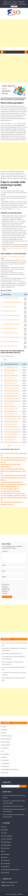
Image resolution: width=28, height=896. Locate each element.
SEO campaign (14, 123)
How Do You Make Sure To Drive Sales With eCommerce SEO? (12, 663)
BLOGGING (4, 729)
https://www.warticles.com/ (11, 426)
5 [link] (18, 445)
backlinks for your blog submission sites (15, 248)
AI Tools (4, 726)
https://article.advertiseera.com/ (11, 324)
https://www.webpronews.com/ (12, 432)
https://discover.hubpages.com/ (12, 398)
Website (4, 577)
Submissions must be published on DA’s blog (12, 256)
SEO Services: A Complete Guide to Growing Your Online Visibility (14, 649)
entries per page (9, 356)
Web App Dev (5, 766)
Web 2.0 (5, 1)
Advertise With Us (13, 4)
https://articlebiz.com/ (10, 378)
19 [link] (23, 445)
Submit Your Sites (22, 4)
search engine (17, 221)
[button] (3, 364)
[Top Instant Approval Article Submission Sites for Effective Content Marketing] (14, 90)
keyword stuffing (15, 209)
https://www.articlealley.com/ (11, 434)
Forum (14, 1)
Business (4, 733)
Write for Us (22, 3)
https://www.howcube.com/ (10, 346)
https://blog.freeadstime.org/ (10, 298)
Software (4, 757)
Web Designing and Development (10, 769)
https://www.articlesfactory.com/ (12, 419)
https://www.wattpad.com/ (11, 390)
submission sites (15, 282)
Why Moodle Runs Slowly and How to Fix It (12, 653)
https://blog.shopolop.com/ (10, 328)
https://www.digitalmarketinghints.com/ (13, 337)
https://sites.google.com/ (10, 370)
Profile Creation (21, 1)
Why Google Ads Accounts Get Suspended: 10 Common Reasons (13, 658)
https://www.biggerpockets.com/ (12, 401)
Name (4, 565)
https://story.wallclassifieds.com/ (11, 315)
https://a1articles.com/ (10, 439)
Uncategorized (5, 763)
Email (3, 571)
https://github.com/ (9, 372)
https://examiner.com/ (10, 406)
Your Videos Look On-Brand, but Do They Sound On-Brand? (14, 674)
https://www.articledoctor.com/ (12, 442)
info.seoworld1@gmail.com (11, 882)
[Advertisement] (14, 33)
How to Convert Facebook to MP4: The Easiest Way (13, 668)
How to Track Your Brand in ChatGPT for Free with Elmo (14, 644)
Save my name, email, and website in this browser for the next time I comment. (6, 589)
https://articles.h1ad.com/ (9, 306)
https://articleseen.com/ (10, 424)
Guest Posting (7, 3)
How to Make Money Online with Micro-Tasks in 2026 (13, 679)
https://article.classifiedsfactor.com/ (12, 302)
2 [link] (11, 445)
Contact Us (4, 4)
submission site (23, 260)
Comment (5, 551)
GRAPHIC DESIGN (6, 745)
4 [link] (16, 445)
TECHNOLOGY (5, 760)
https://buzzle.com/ (9, 403)
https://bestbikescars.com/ (11, 367)
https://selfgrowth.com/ (10, 411)
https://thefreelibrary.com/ (11, 414)
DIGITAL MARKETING (6, 739)
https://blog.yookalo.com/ (9, 311)
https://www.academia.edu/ (11, 393)
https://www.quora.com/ (10, 383)
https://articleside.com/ (10, 437)
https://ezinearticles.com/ (11, 375)
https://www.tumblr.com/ (10, 380)
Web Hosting (5, 772)
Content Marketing (6, 736)
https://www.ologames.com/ (10, 333)
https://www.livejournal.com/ (11, 385)
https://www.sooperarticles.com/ (12, 416)
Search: (5, 359)
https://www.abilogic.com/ (11, 421)
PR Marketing (5, 748)
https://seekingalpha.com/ (11, 396)
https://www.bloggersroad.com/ (11, 341)
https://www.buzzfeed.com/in (11, 388)
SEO (3, 751)
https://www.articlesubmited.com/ (13, 429)
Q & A (10, 1)
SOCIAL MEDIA (5, 754)
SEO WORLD (20, 894)
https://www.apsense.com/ (11, 408)
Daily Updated (15, 3)
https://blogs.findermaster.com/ (11, 320)
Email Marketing (6, 742)
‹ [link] (6, 445)
